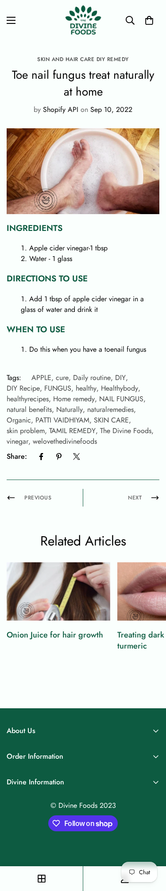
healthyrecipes (28, 399)
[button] (149, 20)
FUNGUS (57, 388)
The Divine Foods (125, 431)
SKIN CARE (111, 420)
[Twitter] (76, 456)
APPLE (41, 378)
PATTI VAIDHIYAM (62, 420)
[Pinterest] (59, 456)
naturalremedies (110, 409)
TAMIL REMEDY (72, 431)
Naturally (69, 409)
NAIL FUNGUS (121, 399)
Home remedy (74, 399)
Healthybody (119, 388)
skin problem (26, 431)
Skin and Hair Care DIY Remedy (83, 59)
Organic (19, 420)
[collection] (41, 878)
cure (62, 378)
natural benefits (29, 409)
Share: (17, 456)
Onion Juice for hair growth (55, 635)
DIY (120, 378)
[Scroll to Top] (150, 844)
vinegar (17, 441)
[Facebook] (41, 456)
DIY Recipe (23, 388)
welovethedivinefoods (65, 441)
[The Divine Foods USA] (83, 20)
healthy (86, 388)
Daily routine (92, 378)
